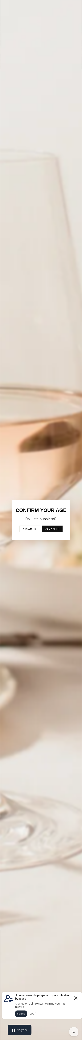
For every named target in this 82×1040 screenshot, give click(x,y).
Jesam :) (52, 529)
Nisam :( (29, 529)
